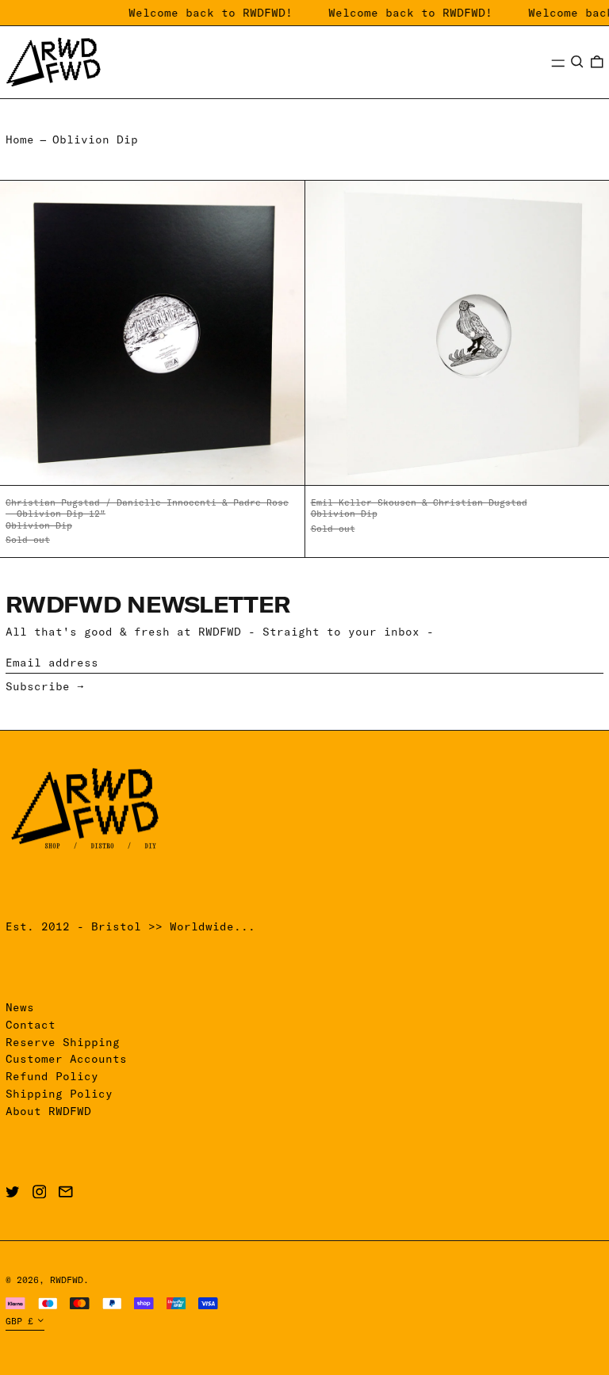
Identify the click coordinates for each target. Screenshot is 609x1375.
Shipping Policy (59, 1094)
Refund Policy (52, 1076)
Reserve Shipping (63, 1042)
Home (20, 139)
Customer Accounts (66, 1059)
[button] (577, 61)
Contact (31, 1025)
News (20, 1007)
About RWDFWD (48, 1111)
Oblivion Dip (95, 139)
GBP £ (19, 1321)
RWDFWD (66, 1279)
